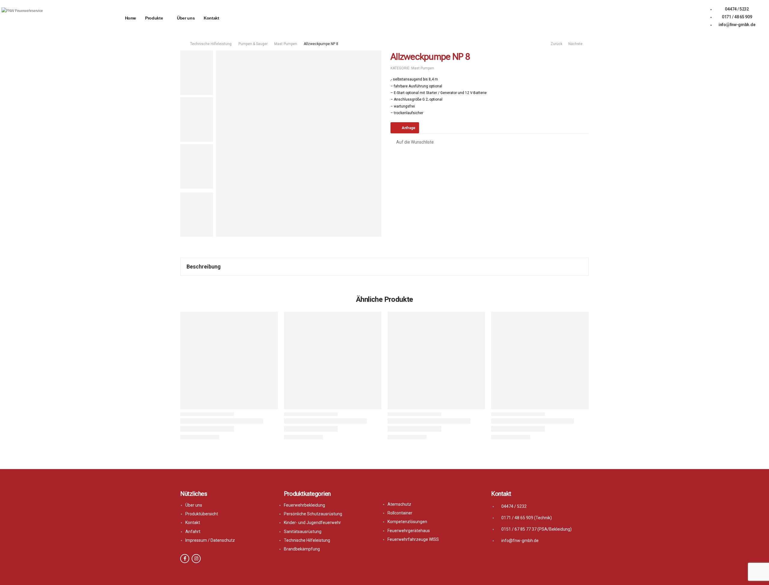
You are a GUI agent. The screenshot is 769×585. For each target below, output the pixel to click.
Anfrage (408, 128)
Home (130, 18)
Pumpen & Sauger (253, 44)
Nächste (576, 44)
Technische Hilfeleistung (211, 44)
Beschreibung (203, 266)
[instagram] (196, 558)
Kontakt (211, 18)
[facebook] (184, 558)
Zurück (555, 44)
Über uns (186, 18)
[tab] (384, 266)
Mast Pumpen (285, 44)
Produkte (154, 18)
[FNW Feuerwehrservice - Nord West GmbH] (24, 18)
